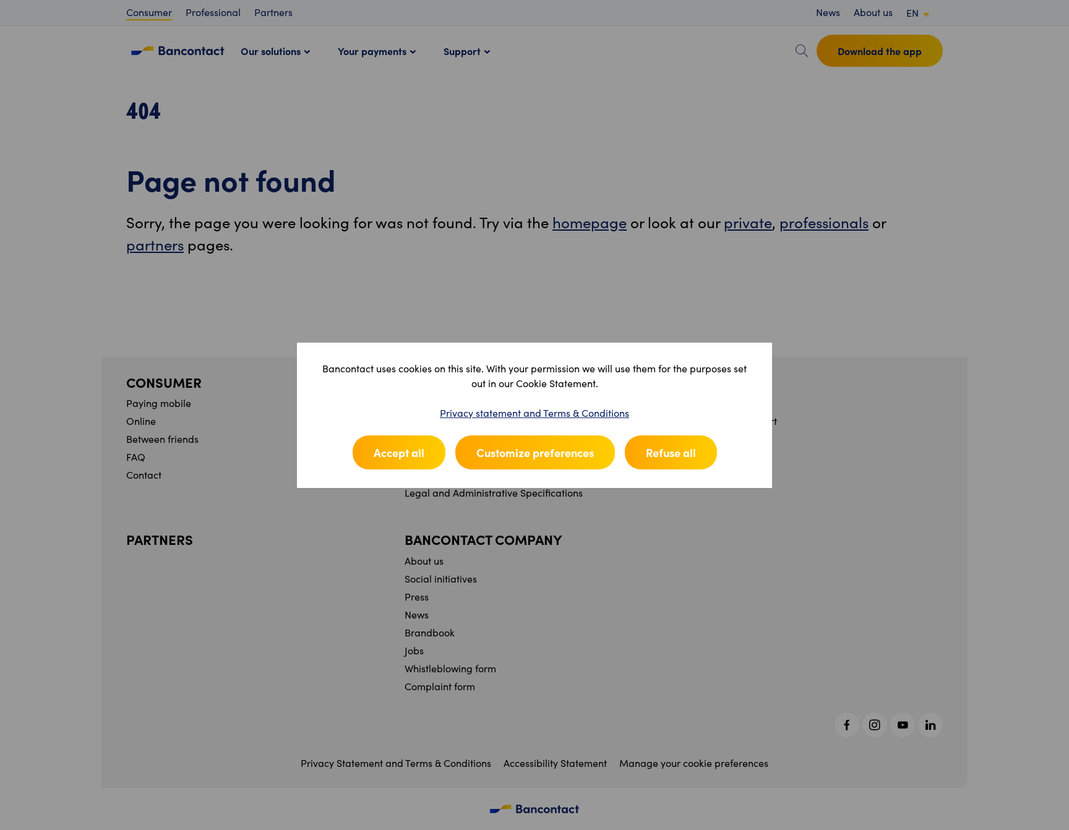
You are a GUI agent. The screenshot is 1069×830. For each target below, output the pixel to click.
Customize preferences (535, 452)
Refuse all (671, 452)
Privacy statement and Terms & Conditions (534, 412)
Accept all (399, 452)
